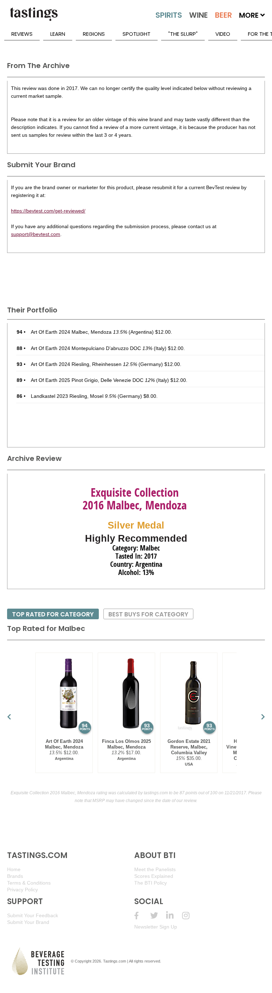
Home (14, 869)
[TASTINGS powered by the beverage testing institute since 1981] (33, 17)
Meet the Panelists (155, 869)
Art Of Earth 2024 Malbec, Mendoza (79, 332)
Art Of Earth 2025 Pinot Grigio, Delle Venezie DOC (93, 380)
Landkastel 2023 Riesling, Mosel (73, 396)
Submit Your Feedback (32, 915)
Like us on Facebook (142, 916)
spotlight (137, 34)
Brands (15, 876)
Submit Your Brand (28, 922)
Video (222, 34)
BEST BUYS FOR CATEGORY (148, 614)
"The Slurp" (183, 34)
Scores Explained (153, 876)
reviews (22, 34)
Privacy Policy (22, 889)
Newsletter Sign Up (155, 927)
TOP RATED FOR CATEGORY (53, 614)
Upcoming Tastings (190, 916)
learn (57, 34)
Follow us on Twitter (158, 916)
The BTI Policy (150, 883)
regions (94, 34)
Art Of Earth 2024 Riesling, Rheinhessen (84, 364)
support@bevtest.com (35, 234)
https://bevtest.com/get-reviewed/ (48, 211)
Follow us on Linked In (174, 916)
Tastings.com (114, 961)
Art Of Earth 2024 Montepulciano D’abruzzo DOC (91, 348)
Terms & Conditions (29, 883)
